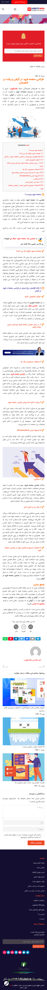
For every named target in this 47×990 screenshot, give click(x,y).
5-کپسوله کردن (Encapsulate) (31, 176)
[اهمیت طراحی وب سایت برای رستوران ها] (23, 767)
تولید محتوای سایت (38, 881)
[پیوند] (36, 9)
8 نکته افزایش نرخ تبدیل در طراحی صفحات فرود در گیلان (23, 156)
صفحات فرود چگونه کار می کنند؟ (31, 153)
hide (27, 145)
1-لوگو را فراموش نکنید (34, 160)
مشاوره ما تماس (38, 603)
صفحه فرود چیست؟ (36, 150)
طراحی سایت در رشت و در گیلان (34, 891)
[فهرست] (15, 9)
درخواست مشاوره (39, 900)
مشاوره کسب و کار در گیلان (36, 886)
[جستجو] (3, 9)
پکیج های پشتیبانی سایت (36, 910)
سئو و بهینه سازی (39, 877)
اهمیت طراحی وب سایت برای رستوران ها (29, 782)
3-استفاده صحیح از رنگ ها (33, 169)
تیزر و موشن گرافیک (38, 872)
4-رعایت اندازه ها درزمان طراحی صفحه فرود (27, 172)
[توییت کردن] (21, 638)
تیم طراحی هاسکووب (32, 660)
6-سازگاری (38, 179)
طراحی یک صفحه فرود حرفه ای (22, 238)
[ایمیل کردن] (32, 638)
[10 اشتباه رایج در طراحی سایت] (23, 731)
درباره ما (42, 919)
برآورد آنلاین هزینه (38, 863)
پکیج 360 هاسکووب (38, 905)
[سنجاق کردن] (10, 638)
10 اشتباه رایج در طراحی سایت (33, 746)
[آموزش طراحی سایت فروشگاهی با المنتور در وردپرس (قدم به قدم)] (23, 692)
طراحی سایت (40, 867)
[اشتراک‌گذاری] (38, 638)
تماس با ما (41, 914)
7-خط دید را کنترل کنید (34, 182)
